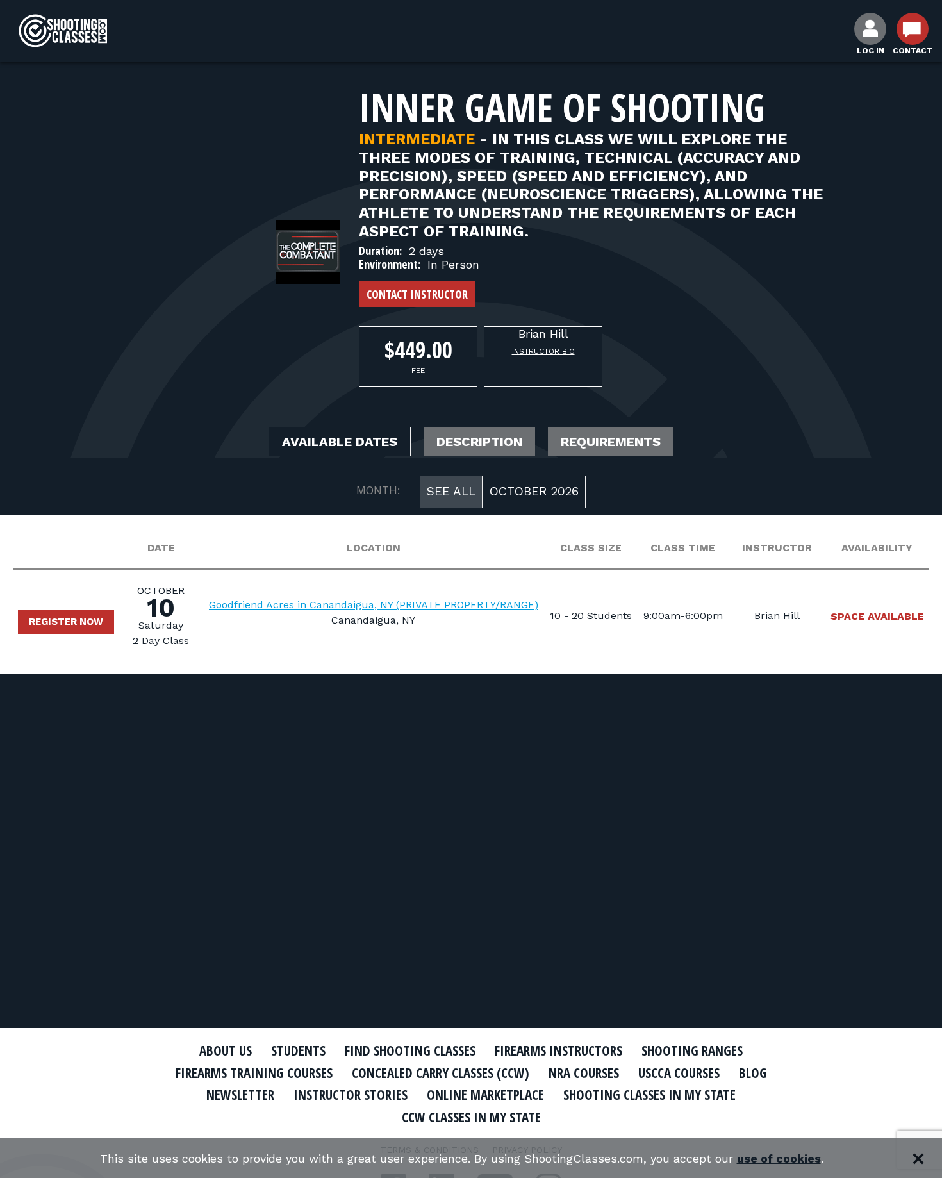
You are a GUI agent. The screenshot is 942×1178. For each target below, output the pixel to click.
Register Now (66, 621)
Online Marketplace (485, 1095)
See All (451, 491)
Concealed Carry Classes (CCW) (440, 1073)
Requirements (611, 441)
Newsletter (240, 1095)
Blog (753, 1073)
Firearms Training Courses (254, 1073)
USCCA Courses (679, 1073)
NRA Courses (584, 1073)
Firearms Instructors (558, 1050)
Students (298, 1050)
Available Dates (339, 441)
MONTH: (378, 490)
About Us (225, 1050)
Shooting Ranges (692, 1050)
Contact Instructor (417, 294)
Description (479, 441)
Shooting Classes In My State (649, 1095)
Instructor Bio (543, 351)
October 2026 (534, 491)
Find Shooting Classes (410, 1050)
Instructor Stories (350, 1095)
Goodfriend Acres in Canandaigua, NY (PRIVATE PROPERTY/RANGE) (373, 605)
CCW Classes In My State (471, 1117)
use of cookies (779, 1158)
